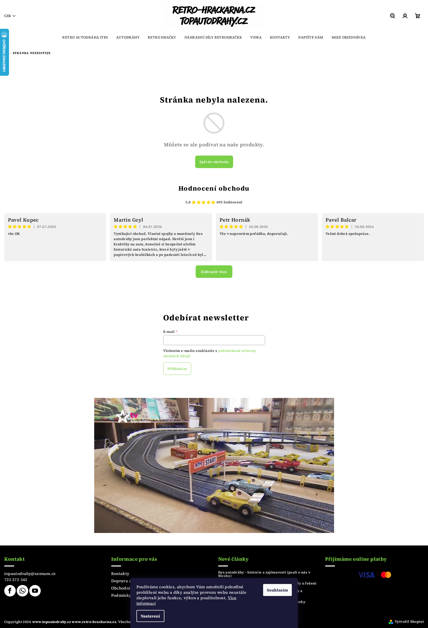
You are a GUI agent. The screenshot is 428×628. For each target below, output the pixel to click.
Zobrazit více (214, 271)
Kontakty (120, 573)
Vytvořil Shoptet (409, 621)
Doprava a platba (128, 580)
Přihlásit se (177, 368)
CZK (7, 15)
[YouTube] (35, 590)
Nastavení (150, 616)
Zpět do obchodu (214, 161)
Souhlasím (277, 590)
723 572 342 (15, 579)
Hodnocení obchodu (214, 188)
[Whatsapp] (22, 590)
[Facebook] (10, 590)
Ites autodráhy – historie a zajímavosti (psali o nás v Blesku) (264, 573)
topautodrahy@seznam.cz (30, 573)
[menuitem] (85, 37)
